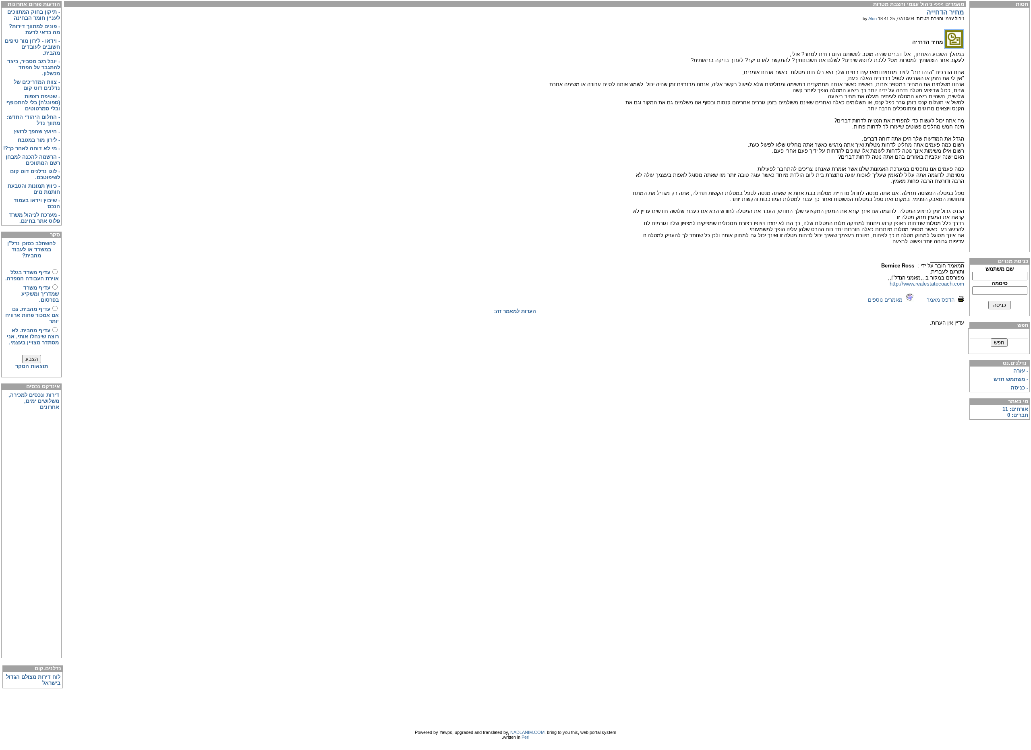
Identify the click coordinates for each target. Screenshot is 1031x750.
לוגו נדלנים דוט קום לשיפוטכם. (35, 174)
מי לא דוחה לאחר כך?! (30, 148)
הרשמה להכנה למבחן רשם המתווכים (33, 160)
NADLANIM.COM (527, 732)
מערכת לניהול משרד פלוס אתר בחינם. (34, 218)
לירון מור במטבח (37, 140)
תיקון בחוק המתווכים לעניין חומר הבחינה (33, 15)
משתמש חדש (1009, 379)
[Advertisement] (999, 130)
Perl (525, 737)
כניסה (1018, 388)
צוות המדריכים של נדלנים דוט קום (37, 85)
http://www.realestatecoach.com (927, 284)
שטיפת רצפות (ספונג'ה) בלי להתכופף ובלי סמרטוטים (33, 102)
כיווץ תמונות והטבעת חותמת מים (34, 189)
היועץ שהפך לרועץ (35, 131)
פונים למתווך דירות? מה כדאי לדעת (34, 29)
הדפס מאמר (942, 300)
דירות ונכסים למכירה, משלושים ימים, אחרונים (33, 401)
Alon (872, 18)
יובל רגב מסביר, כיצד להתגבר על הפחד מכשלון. (33, 67)
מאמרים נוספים (887, 300)
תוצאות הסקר (31, 366)
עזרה (1019, 371)
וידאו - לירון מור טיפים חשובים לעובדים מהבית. (32, 47)
